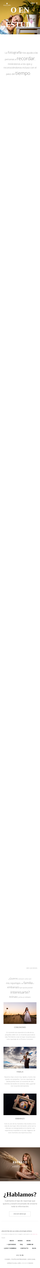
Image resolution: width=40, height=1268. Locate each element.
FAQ (21, 1244)
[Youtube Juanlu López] (20, 1254)
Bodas (20, 1241)
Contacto (24, 1248)
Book (28, 1241)
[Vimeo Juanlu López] (22, 1254)
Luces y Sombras (10, 1248)
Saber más (35, 1234)
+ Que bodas (11, 1244)
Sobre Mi (30, 1244)
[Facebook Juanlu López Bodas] (18, 1254)
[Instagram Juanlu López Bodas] (17, 1254)
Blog (34, 1248)
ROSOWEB (30, 1263)
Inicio (12, 1241)
